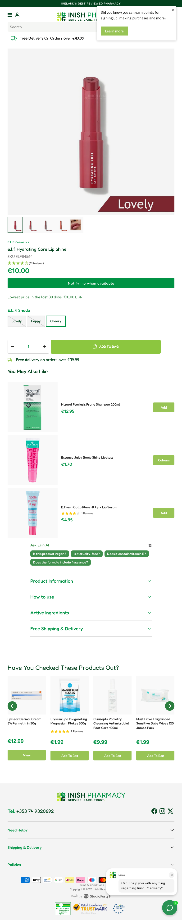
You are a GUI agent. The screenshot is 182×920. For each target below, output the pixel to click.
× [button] (173, 10)
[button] (91, 263)
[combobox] (91, 27)
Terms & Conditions (91, 885)
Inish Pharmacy (102, 889)
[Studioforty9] (91, 897)
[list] (91, 132)
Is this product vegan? (49, 554)
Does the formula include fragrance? (60, 562)
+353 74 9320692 (31, 811)
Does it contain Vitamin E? (126, 554)
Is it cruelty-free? (87, 554)
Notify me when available (91, 283)
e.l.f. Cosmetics (18, 242)
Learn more (114, 31)
